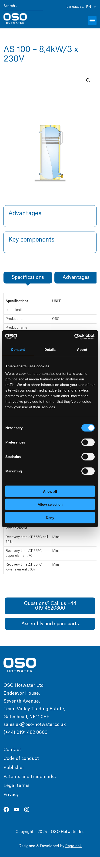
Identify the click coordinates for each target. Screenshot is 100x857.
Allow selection (50, 504)
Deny (50, 517)
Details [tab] (50, 350)
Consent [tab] (18, 350)
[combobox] (23, 6)
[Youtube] (16, 809)
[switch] (88, 442)
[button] (92, 20)
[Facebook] (6, 809)
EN (88, 7)
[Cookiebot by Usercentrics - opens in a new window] (74, 337)
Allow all (50, 491)
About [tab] (82, 350)
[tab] (27, 277)
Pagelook (73, 846)
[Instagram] (27, 809)
